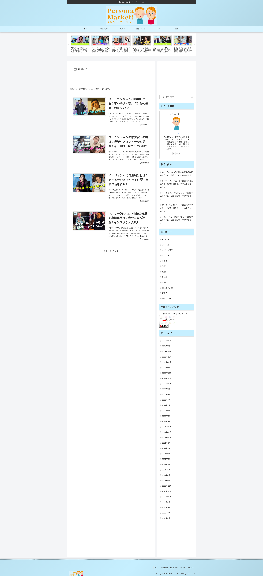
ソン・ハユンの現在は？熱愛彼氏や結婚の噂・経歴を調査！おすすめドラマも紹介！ (176, 184)
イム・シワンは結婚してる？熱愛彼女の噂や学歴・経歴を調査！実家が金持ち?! (176, 220)
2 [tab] (131, 57)
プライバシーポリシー (187, 568)
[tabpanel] (80, 44)
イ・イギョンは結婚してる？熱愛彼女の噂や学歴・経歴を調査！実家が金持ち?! (176, 196)
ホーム (157, 568)
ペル (177, 133)
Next (194, 45)
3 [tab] (135, 57)
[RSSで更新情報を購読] (179, 153)
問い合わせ (174, 568)
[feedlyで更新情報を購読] (176, 153)
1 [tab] (128, 57)
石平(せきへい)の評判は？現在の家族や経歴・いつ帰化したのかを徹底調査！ (176, 173)
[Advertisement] (111, 80)
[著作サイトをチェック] (173, 153)
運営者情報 (164, 568)
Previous (68, 45)
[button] (192, 97)
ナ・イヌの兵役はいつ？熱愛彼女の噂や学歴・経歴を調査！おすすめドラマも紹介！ (176, 208)
